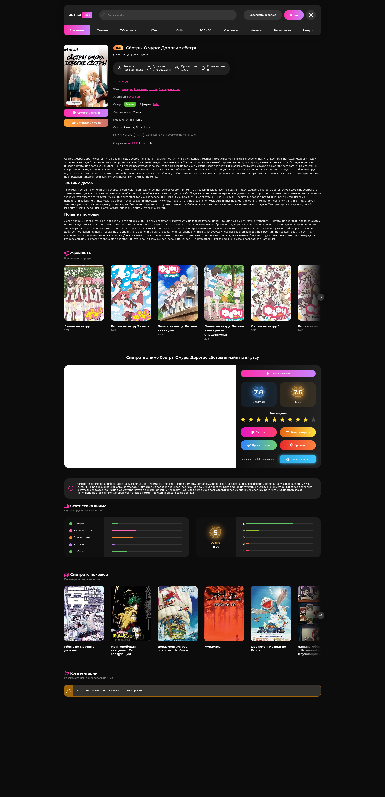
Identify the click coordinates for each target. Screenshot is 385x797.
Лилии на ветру (77, 326)
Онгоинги (231, 30)
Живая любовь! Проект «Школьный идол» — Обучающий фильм (316, 650)
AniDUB (133, 143)
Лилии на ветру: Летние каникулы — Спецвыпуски (224, 330)
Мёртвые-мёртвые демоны (79, 648)
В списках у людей (89, 122)
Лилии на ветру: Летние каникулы (177, 328)
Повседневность (169, 89)
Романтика (141, 89)
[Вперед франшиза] (320, 297)
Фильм (123, 81)
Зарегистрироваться (263, 14)
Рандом (308, 30)
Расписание (282, 30)
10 (315, 419)
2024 (156, 104)
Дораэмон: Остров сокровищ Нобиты (173, 648)
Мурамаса (212, 646)
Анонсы (256, 30)
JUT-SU (79, 15)
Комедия (127, 89)
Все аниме (77, 30)
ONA (179, 30)
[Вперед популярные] (320, 615)
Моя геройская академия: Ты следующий (123, 650)
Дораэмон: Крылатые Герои (268, 648)
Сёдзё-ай (134, 96)
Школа (153, 89)
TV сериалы (128, 30)
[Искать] (103, 15)
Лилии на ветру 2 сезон (130, 326)
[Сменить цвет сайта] (311, 15)
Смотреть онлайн (88, 112)
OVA (154, 30)
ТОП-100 (205, 30)
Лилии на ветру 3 (265, 326)
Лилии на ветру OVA (314, 326)
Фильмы (102, 30)
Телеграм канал (300, 459)
